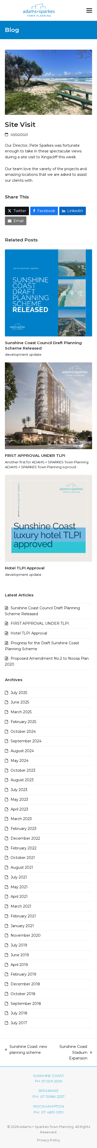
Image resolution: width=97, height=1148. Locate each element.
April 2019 (19, 964)
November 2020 (26, 935)
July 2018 (19, 1013)
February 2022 (23, 848)
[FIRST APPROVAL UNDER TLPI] (48, 405)
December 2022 (25, 838)
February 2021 (23, 916)
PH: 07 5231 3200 (48, 1081)
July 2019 (19, 945)
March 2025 (21, 712)
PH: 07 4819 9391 (48, 1112)
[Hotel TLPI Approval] (48, 518)
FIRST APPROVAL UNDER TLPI (35, 455)
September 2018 (26, 1003)
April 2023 (19, 809)
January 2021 (22, 926)
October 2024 (23, 731)
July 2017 (19, 1023)
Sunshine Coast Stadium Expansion (70, 1052)
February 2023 (23, 828)
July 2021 (19, 877)
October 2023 (23, 770)
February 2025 (23, 721)
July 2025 (19, 692)
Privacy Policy (48, 1140)
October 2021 (23, 857)
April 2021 (19, 896)
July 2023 (19, 789)
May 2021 (19, 887)
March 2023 (21, 818)
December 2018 (25, 984)
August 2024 (22, 751)
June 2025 (20, 702)
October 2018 (23, 994)
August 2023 (22, 780)
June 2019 (20, 955)
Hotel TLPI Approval (24, 568)
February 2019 (23, 974)
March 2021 (21, 906)
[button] (89, 10)
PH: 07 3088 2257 (48, 1096)
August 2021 (22, 867)
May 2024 (19, 760)
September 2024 (26, 741)
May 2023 (19, 799)
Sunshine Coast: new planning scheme (26, 1050)
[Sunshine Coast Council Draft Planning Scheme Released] (48, 292)
